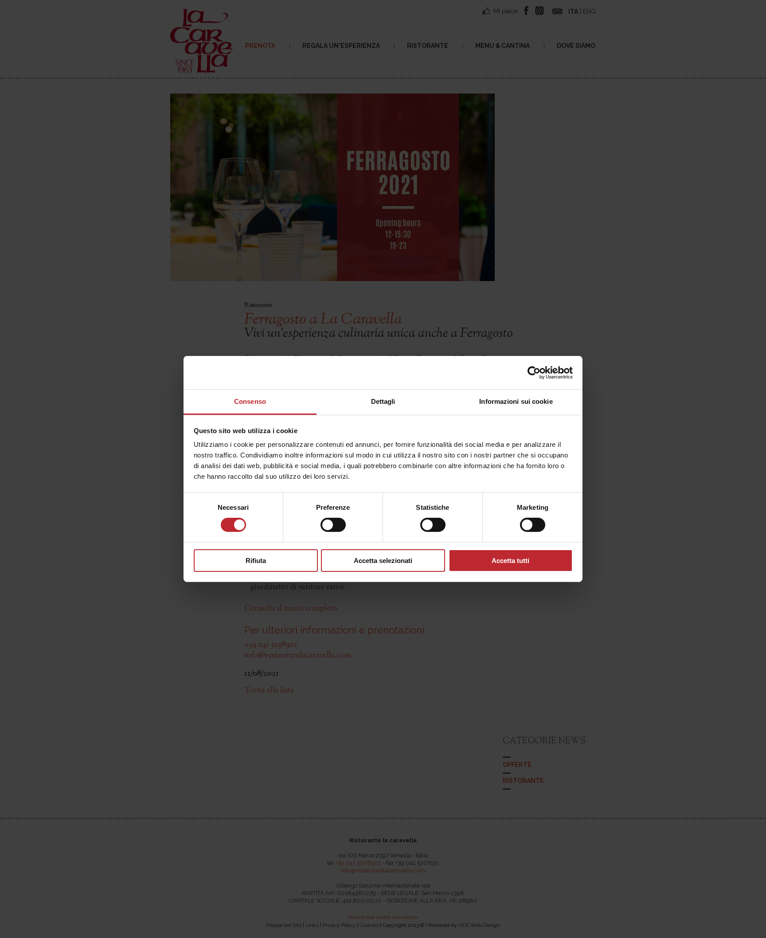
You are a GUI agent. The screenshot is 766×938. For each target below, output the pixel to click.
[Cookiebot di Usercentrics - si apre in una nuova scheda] (534, 372)
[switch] (333, 525)
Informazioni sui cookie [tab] (515, 401)
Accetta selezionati (383, 560)
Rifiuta (256, 560)
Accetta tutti (510, 560)
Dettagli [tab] (383, 401)
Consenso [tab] (250, 401)
